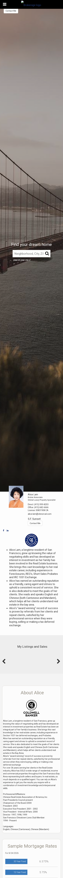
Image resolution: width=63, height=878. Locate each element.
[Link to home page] (31, 4)
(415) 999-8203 (41, 504)
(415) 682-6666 (41, 507)
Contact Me (11, 11)
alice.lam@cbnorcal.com (39, 514)
